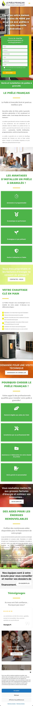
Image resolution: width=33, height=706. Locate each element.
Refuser (16, 695)
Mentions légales (12, 703)
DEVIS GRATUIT (17, 501)
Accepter (16, 690)
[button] (30, 672)
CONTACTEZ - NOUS (16, 279)
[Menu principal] (29, 3)
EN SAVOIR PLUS (24, 583)
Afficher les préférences (16, 700)
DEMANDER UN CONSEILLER (16, 372)
